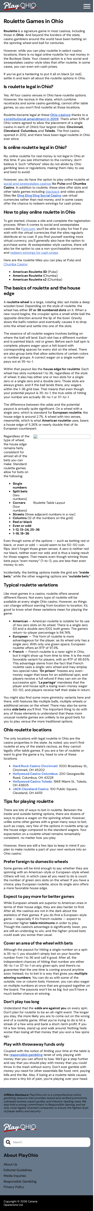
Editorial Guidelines (18, 1170)
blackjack (53, 191)
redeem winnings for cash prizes (34, 253)
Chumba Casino (15, 264)
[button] (86, 6)
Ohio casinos (60, 115)
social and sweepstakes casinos (27, 184)
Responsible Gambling (20, 1181)
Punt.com (28, 229)
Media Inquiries (15, 1176)
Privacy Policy (14, 1187)
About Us (10, 1164)
